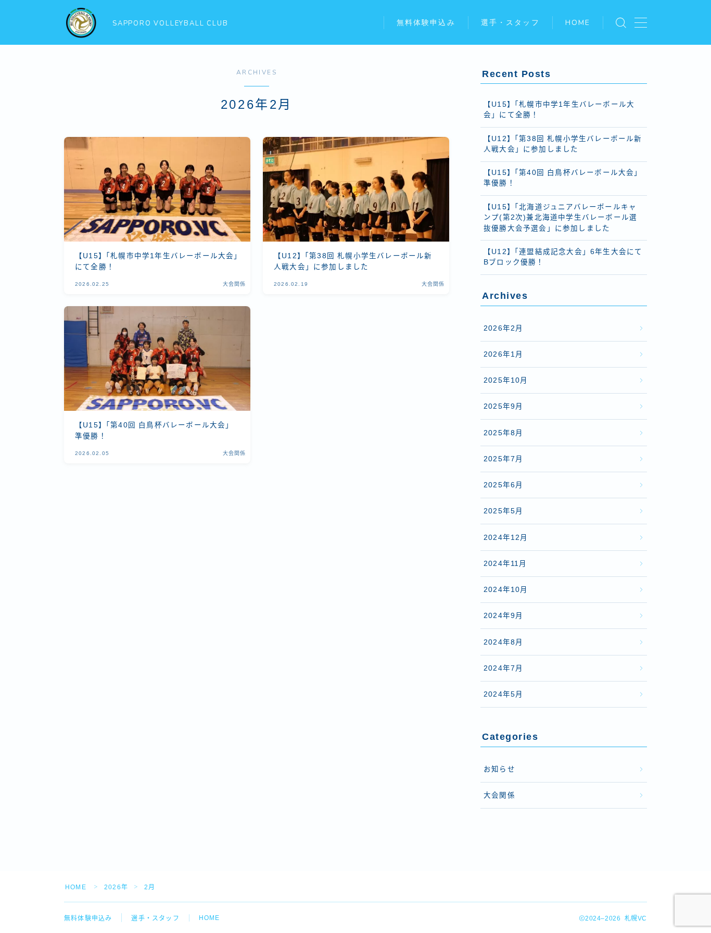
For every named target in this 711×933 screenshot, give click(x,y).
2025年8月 (503, 433)
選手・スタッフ (510, 23)
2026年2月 (503, 328)
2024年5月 (503, 694)
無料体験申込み (426, 23)
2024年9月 (503, 616)
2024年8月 (503, 642)
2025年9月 (503, 406)
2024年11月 (505, 564)
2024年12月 (506, 537)
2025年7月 (503, 459)
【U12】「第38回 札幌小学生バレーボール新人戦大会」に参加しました (563, 144)
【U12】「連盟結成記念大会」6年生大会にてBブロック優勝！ (563, 257)
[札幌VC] (81, 23)
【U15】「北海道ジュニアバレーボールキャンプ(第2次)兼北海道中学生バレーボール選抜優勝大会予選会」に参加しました (560, 217)
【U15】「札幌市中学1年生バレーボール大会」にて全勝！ (559, 109)
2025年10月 (506, 380)
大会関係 (499, 795)
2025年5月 (503, 511)
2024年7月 (503, 668)
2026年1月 (503, 354)
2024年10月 (506, 590)
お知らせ (499, 769)
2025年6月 (503, 485)
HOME (577, 23)
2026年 (116, 887)
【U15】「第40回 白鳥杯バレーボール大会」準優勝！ (563, 178)
